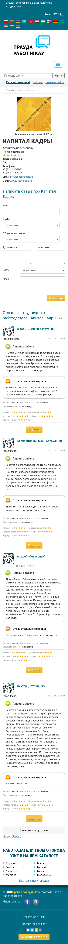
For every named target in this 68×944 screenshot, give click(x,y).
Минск (6, 836)
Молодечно (44, 874)
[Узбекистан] (43, 21)
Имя (5, 205)
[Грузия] (49, 21)
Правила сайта (55, 82)
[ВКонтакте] (28, 930)
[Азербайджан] (62, 21)
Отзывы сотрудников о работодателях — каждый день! (30, 4)
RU (61, 14)
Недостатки (43, 247)
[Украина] (18, 21)
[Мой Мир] (40, 930)
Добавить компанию (34, 937)
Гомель (10, 867)
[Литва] (12, 26)
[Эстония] (18, 26)
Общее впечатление (14, 233)
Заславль (11, 871)
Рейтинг (38, 82)
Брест (40, 863)
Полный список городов (34, 880)
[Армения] (55, 21)
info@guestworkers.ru (21, 177)
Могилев (16, 836)
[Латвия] (5, 26)
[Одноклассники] (36, 930)
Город (6, 269)
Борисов (11, 863)
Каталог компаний (18, 82)
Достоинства (10, 247)
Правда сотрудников (26, 892)
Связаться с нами (34, 916)
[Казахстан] (24, 21)
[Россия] (5, 21)
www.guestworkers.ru (20, 181)
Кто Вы (6, 219)
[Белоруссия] (12, 21)
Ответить (34, 429)
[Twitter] (32, 930)
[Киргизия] (30, 21)
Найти (58, 75)
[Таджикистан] (37, 21)
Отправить (56, 298)
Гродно (41, 867)
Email (6, 279)
